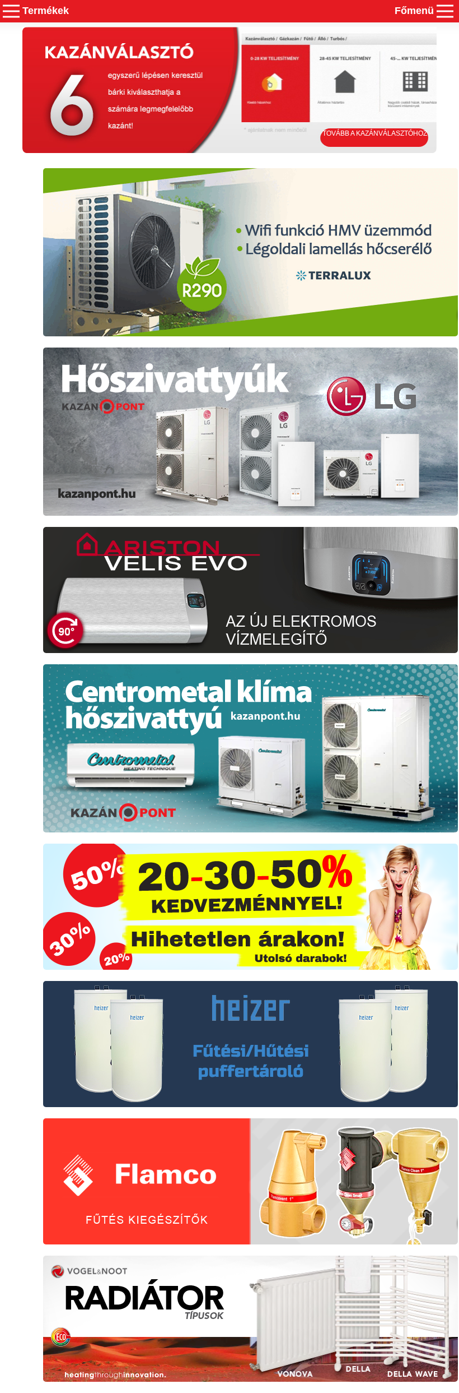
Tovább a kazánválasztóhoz (374, 133)
